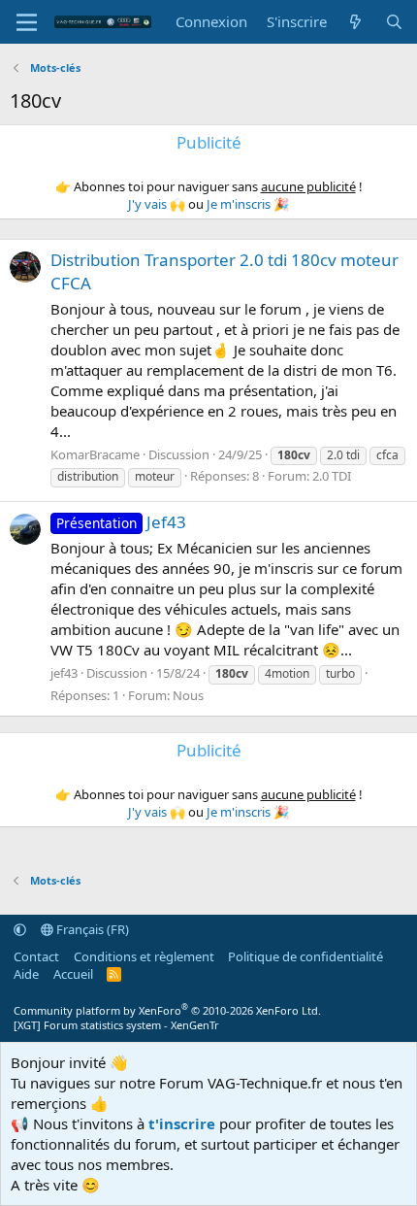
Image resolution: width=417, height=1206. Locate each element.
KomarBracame (95, 454)
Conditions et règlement (144, 956)
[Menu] (26, 22)
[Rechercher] (394, 22)
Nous (188, 695)
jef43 (64, 673)
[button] (20, 929)
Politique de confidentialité (305, 956)
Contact (36, 956)
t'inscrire (181, 1123)
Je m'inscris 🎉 (248, 204)
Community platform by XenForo (167, 1010)
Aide (26, 974)
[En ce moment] (355, 22)
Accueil (73, 974)
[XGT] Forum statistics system (116, 1025)
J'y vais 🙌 (156, 204)
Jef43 (121, 522)
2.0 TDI (331, 476)
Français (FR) (91, 929)
